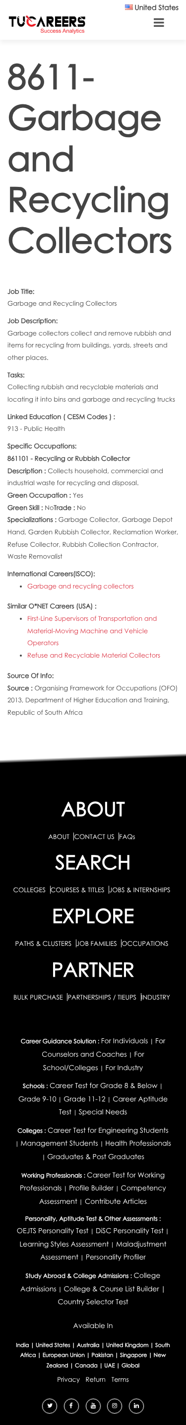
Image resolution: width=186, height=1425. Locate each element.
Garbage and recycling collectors (80, 586)
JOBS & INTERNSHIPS (140, 890)
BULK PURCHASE (38, 997)
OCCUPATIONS (145, 943)
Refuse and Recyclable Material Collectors (93, 655)
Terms (120, 1379)
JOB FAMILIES (97, 943)
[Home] (47, 24)
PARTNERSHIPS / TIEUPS (102, 997)
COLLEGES (29, 890)
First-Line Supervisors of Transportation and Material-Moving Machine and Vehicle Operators (92, 630)
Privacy (68, 1379)
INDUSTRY (155, 997)
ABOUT (58, 836)
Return (96, 1379)
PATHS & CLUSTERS (44, 943)
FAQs (127, 836)
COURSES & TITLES (78, 890)
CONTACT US (94, 836)
